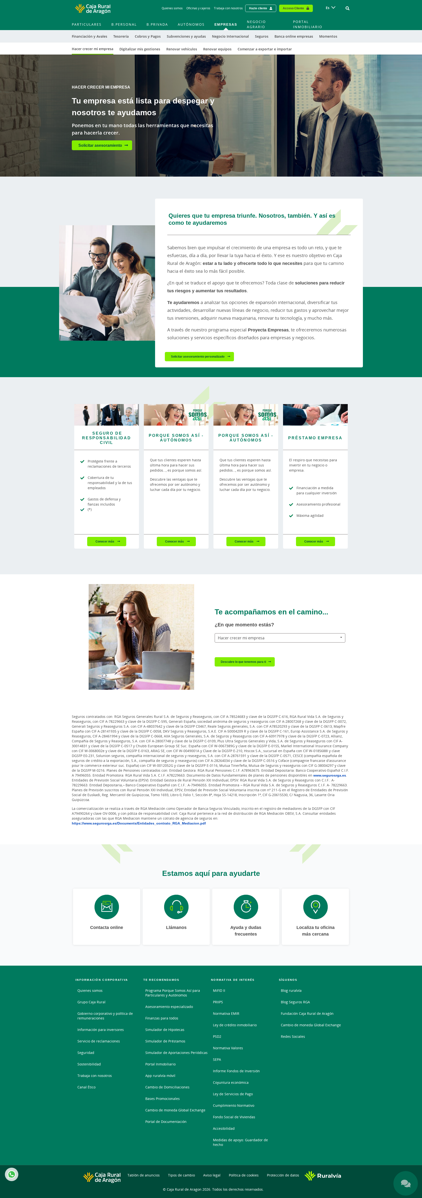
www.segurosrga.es (329, 775)
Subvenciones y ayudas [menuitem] (186, 36)
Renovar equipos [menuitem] (217, 49)
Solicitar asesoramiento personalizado (198, 356)
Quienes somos (90, 990)
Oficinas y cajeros (198, 8)
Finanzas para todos (161, 1018)
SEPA (217, 1059)
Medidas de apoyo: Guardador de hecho (240, 1142)
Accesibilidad (224, 1128)
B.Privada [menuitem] (157, 24)
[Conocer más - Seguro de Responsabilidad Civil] (106, 415)
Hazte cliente (258, 8)
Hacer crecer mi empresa (241, 638)
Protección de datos (283, 1175)
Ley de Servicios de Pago (233, 1094)
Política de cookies (244, 1175)
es (327, 7)
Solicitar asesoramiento (100, 145)
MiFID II (219, 990)
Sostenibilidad (89, 1064)
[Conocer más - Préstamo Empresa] (315, 415)
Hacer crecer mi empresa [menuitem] (92, 48)
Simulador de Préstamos (165, 1041)
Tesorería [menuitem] (121, 36)
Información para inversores (100, 1029)
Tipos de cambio (181, 1175)
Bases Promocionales (162, 1098)
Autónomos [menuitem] (191, 24)
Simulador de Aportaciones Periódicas (176, 1052)
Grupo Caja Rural (91, 1002)
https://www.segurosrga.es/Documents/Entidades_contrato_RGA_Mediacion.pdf (139, 823)
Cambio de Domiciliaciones (167, 1087)
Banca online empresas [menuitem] (293, 36)
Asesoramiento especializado (169, 1006)
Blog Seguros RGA (295, 1002)
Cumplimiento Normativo (233, 1105)
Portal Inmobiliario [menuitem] (307, 24)
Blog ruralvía (291, 990)
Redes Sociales (293, 1036)
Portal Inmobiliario (160, 1064)
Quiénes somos (172, 8)
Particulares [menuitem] (87, 24)
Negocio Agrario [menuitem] (256, 24)
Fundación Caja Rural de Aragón (307, 1013)
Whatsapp (11, 1174)
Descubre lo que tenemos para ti (243, 662)
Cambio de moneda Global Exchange (175, 1110)
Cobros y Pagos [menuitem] (148, 36)
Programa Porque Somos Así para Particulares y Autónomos (172, 992)
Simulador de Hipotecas (164, 1029)
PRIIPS (218, 1002)
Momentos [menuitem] (328, 36)
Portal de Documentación (166, 1121)
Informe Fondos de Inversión (236, 1071)
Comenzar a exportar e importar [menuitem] (265, 49)
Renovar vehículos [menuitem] (181, 49)
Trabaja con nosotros (228, 8)
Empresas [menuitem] (225, 24)
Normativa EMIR (226, 1013)
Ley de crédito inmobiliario (235, 1025)
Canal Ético (86, 1087)
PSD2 (217, 1036)
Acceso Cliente (293, 8)
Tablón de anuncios (143, 1175)
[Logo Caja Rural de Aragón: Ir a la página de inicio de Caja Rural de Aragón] (92, 8)
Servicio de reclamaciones (98, 1041)
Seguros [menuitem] (261, 36)
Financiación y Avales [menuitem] (89, 36)
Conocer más (105, 541)
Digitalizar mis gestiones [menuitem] (139, 49)
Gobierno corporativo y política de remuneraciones (105, 1015)
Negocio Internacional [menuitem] (230, 36)
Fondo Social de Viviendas (234, 1117)
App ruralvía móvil (160, 1075)
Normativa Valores (228, 1048)
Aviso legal (212, 1175)
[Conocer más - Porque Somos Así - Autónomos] (176, 415)
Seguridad (85, 1052)
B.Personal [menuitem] (124, 24)
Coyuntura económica (231, 1082)
